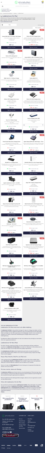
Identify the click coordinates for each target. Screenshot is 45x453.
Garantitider (22, 428)
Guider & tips (22, 420)
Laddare (15, 13)
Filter (10, 24)
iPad (1, 13)
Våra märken (22, 422)
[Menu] (2, 2)
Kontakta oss (31, 427)
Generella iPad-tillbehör (7, 13)
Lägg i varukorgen (12, 47)
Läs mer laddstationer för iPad (6, 21)
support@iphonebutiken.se (8, 429)
